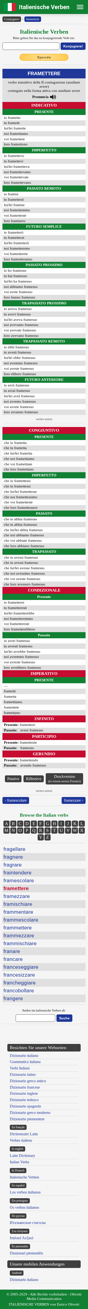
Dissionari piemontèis (26, 1253)
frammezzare (18, 935)
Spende (44, 57)
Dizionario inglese (24, 1093)
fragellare (14, 849)
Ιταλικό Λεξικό (21, 1238)
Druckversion (64, 778)
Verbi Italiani (20, 1068)
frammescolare (20, 920)
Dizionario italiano (24, 1055)
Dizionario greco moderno (30, 1112)
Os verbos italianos (24, 1207)
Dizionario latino (23, 1074)
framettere (32, 19)
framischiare (17, 904)
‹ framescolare (16, 800)
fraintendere (17, 872)
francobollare (18, 990)
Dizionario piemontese (27, 1119)
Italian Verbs (19, 1162)
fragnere (13, 857)
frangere (13, 998)
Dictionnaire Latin (24, 1134)
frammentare (18, 912)
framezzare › (73, 800)
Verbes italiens (21, 1140)
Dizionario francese (25, 1087)
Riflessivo (33, 779)
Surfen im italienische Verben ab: (44, 1010)
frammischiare (20, 943)
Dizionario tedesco (24, 1100)
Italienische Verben (44, 7)
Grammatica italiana (25, 1062)
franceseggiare (20, 967)
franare (11, 951)
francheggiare (19, 982)
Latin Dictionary (22, 1155)
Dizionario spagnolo (25, 1106)
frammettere (17, 927)
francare (13, 959)
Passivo (13, 779)
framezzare (16, 896)
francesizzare (19, 975)
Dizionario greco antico (28, 1081)
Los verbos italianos (25, 1192)
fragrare (12, 865)
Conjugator (11, 19)
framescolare (18, 880)
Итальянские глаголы (28, 1223)
